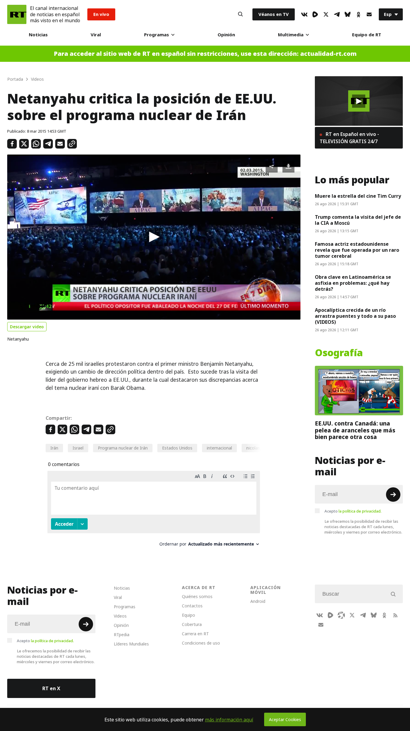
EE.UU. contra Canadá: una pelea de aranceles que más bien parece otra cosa (355, 430)
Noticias (38, 34)
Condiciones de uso (201, 643)
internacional (219, 448)
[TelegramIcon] (337, 14)
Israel (78, 448)
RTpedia (121, 634)
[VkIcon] (304, 14)
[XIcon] (326, 14)
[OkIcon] (358, 14)
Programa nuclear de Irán (123, 448)
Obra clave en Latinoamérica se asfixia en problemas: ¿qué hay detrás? (353, 283)
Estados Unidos (177, 448)
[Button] (240, 14)
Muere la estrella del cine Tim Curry (358, 196)
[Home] (16, 14)
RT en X (51, 688)
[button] (154, 237)
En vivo (101, 14)
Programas (156, 34)
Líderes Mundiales (131, 644)
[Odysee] (341, 615)
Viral (96, 34)
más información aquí (229, 719)
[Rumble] (315, 14)
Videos (120, 616)
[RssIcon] (395, 615)
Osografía (339, 353)
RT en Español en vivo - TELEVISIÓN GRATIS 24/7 (349, 138)
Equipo (188, 615)
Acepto (352, 511)
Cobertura (192, 624)
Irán (54, 448)
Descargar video (27, 326)
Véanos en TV (273, 14)
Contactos (192, 606)
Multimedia (290, 34)
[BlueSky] (347, 14)
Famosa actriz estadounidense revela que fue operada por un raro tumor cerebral (357, 250)
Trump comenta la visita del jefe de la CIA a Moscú (358, 220)
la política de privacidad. (360, 511)
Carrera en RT (195, 633)
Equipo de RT (366, 34)
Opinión (226, 34)
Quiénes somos (197, 596)
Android (257, 601)
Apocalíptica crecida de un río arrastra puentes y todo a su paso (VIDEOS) (355, 316)
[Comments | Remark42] (154, 511)
